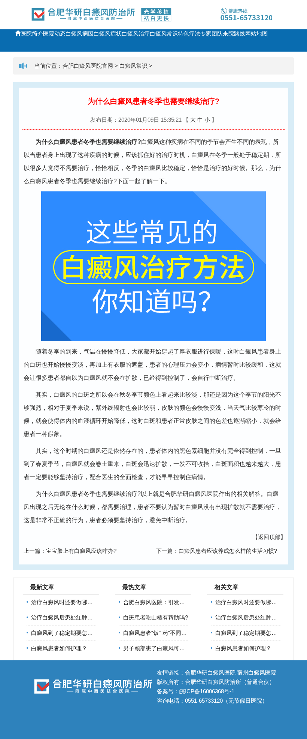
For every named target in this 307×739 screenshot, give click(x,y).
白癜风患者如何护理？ (59, 648)
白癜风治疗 (136, 33)
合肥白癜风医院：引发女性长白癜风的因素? (178, 602)
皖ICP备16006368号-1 (206, 691)
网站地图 (256, 33)
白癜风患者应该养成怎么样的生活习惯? (228, 551)
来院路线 (234, 33)
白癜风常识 (164, 33)
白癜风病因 (80, 33)
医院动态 (54, 33)
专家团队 (211, 33)
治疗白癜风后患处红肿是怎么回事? (74, 617)
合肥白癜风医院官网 (88, 66)
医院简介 (32, 33)
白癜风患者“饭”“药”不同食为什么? (165, 633)
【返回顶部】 (269, 537)
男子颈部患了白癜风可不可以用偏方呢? (172, 648)
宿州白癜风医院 (256, 672)
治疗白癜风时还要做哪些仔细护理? (74, 602)
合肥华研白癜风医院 (192, 494)
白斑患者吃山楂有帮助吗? (155, 617)
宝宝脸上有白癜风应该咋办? (81, 551)
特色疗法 (189, 33)
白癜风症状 (108, 33)
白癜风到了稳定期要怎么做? (66, 633)
